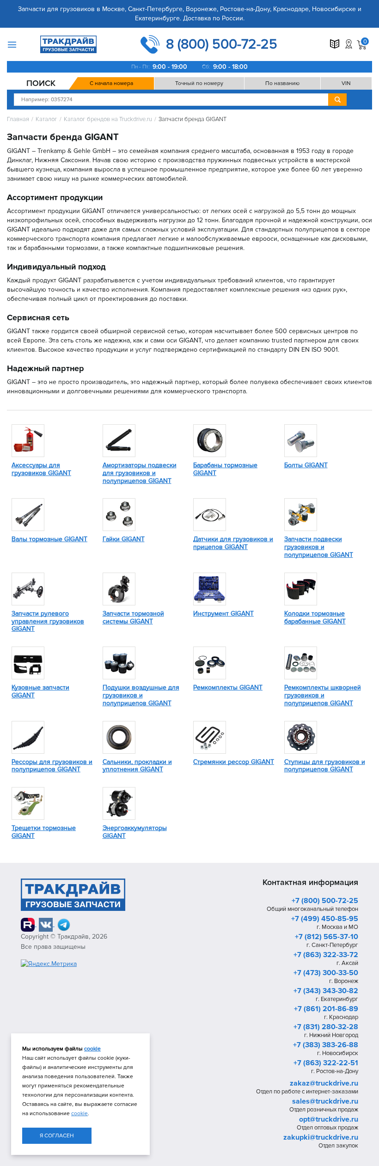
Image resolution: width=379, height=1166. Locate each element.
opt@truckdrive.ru (328, 1119)
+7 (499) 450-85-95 (324, 919)
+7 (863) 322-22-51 (325, 1063)
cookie (92, 1048)
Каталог (46, 119)
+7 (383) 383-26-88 (325, 1045)
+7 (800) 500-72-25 (325, 900)
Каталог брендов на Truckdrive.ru (108, 119)
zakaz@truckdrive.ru (324, 1083)
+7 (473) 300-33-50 (325, 973)
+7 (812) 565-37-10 (326, 937)
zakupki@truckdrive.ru (320, 1137)
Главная (18, 119)
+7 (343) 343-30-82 (325, 991)
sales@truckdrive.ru (325, 1101)
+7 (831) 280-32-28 (325, 1027)
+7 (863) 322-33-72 (325, 955)
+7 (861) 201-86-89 (326, 1009)
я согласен (57, 1135)
